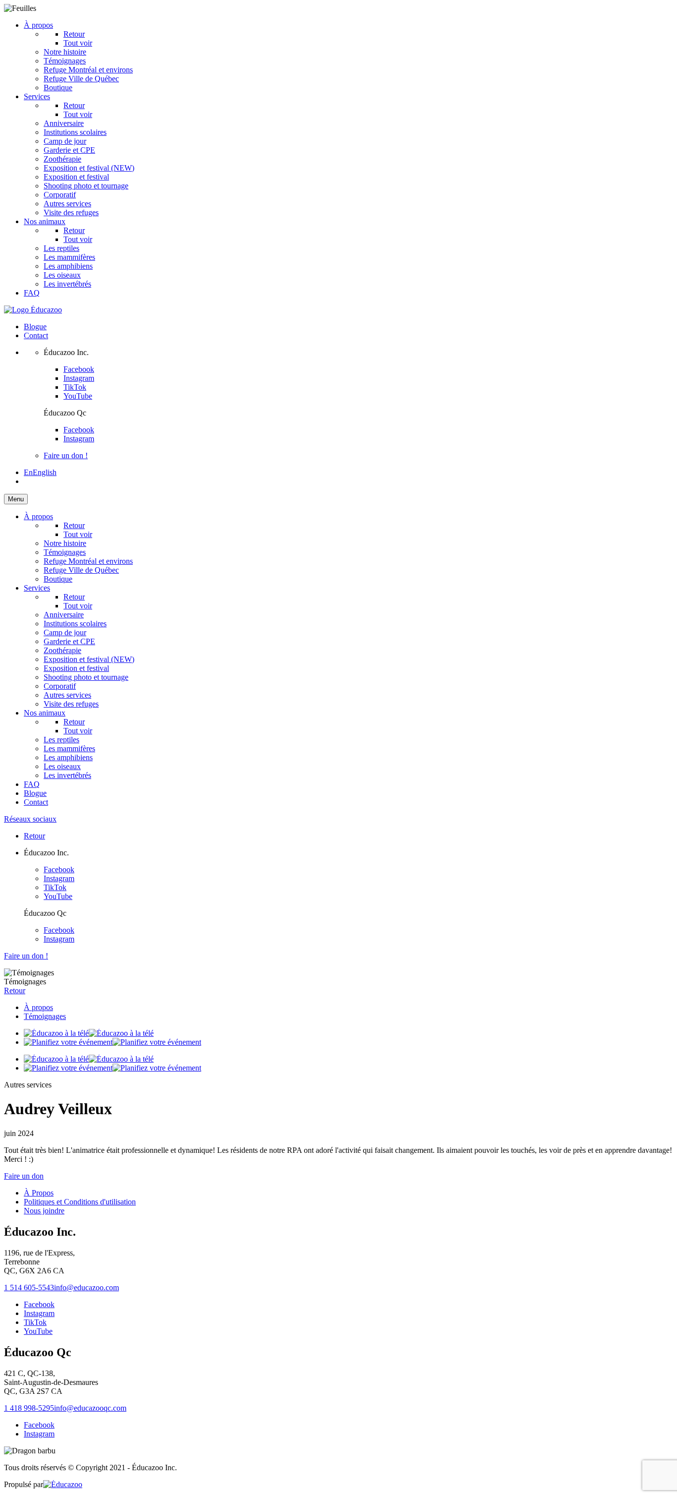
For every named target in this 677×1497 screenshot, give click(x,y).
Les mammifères (69, 257)
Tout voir (77, 114)
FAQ (32, 293)
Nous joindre (44, 1210)
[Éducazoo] (33, 309)
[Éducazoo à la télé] (89, 1033)
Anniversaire (64, 123)
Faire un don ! (66, 455)
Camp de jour (65, 141)
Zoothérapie (62, 159)
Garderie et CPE (69, 150)
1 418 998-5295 (29, 1408)
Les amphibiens (68, 266)
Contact (36, 335)
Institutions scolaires (75, 132)
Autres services (67, 203)
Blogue (35, 326)
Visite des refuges (71, 212)
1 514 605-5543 (29, 1287)
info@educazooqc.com (90, 1408)
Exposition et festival (76, 177)
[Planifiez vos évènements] (112, 1042)
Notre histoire (65, 52)
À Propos (39, 1193)
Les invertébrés (67, 284)
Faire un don (24, 1176)
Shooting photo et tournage (86, 185)
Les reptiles (61, 248)
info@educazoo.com (86, 1287)
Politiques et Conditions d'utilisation (80, 1202)
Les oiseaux (62, 275)
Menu (16, 499)
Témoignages (65, 61)
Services (37, 96)
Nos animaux (44, 221)
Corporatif (60, 194)
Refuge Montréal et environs (88, 69)
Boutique (58, 87)
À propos (38, 25)
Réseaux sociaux (30, 819)
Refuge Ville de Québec (81, 78)
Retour (74, 34)
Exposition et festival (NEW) (89, 168)
